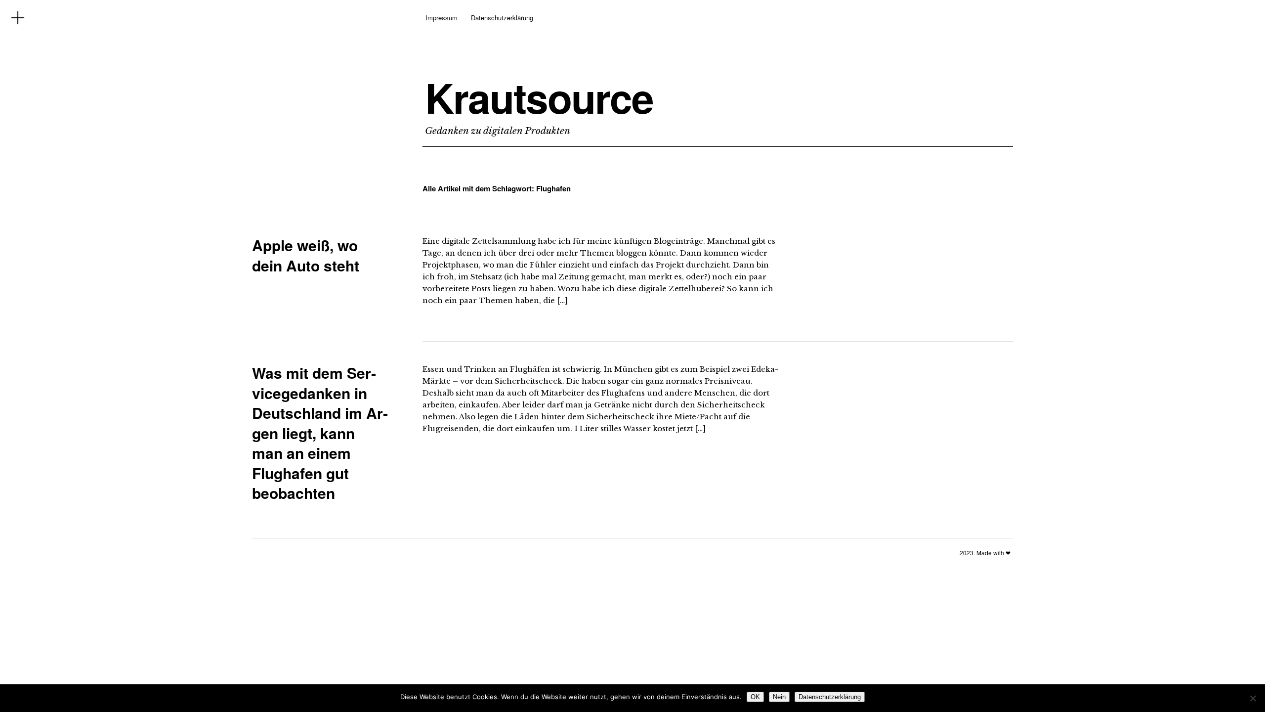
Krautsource (539, 97)
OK (755, 697)
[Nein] (1253, 698)
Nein (779, 697)
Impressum (441, 17)
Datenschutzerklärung (502, 17)
